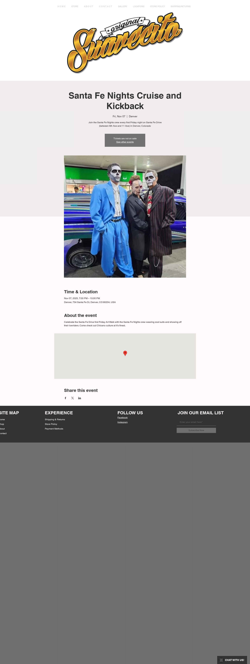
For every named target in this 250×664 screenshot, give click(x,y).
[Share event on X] (72, 398)
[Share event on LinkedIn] (79, 398)
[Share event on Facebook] (65, 398)
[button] (75, 6)
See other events (125, 142)
